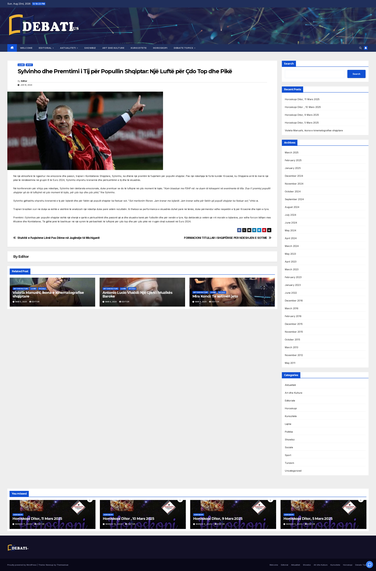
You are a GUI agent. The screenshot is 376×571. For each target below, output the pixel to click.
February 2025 (293, 160)
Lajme (21, 65)
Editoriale (290, 400)
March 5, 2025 (294, 524)
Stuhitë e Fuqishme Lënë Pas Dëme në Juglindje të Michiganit (58, 238)
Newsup (49, 565)
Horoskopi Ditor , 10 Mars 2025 (303, 107)
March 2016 (291, 308)
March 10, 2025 (114, 524)
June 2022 (291, 292)
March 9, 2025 (204, 524)
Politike (289, 431)
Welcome (26, 48)
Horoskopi (160, 48)
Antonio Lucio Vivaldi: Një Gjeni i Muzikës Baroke (137, 294)
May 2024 (290, 230)
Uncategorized (293, 470)
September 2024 (294, 199)
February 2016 (293, 316)
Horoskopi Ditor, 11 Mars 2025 (302, 99)
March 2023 (292, 269)
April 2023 (291, 261)
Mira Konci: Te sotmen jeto (215, 296)
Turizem (289, 462)
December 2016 (294, 300)
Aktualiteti (68, 48)
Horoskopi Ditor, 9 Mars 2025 (302, 114)
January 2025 (293, 168)
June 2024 (291, 222)
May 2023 (290, 253)
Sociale (42, 289)
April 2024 (291, 238)
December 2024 (294, 175)
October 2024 (293, 191)
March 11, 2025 (23, 524)
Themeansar (62, 565)
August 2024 (292, 207)
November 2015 (294, 331)
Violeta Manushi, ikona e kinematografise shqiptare (48, 294)
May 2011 (290, 362)
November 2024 (294, 183)
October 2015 (292, 339)
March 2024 (292, 246)
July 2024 (290, 214)
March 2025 (292, 152)
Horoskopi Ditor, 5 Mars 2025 (302, 122)
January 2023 (293, 285)
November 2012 (294, 355)
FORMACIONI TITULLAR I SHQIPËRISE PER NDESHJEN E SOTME (225, 238)
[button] (360, 47)
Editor (24, 81)
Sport (29, 65)
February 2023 (293, 277)
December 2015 (294, 323)
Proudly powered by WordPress (22, 565)
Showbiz (90, 48)
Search (289, 63)
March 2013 (291, 347)
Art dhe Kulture (113, 48)
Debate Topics (184, 48)
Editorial (45, 48)
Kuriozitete (139, 48)
